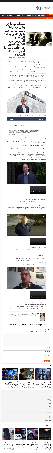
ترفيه (24, 20)
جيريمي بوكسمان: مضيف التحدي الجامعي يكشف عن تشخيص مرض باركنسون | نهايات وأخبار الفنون (37, 324)
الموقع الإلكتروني (47, 355)
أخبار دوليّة (49, 399)
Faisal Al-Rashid (43, 387)
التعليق (48, 333)
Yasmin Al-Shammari (21, 57)
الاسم (48, 347)
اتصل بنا (49, 407)
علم (50, 402)
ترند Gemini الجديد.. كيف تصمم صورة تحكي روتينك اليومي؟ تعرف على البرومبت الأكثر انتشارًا (26, 384)
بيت (50, 396)
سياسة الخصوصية (48, 420)
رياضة (50, 404)
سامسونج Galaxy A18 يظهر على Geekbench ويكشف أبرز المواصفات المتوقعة (20, 15)
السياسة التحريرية (48, 418)
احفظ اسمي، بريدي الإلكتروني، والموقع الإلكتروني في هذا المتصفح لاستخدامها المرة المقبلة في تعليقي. (31, 358)
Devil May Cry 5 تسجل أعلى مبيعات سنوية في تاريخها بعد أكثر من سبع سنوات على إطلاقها (43, 384)
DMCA (50, 417)
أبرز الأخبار (49, 397)
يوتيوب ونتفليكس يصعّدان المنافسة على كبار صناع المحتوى (21, 444)
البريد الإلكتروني (47, 351)
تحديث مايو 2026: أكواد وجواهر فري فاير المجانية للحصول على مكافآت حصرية (11, 384)
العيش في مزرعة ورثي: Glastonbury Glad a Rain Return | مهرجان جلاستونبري (17, 324)
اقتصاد (50, 400)
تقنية (50, 403)
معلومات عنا (49, 414)
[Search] (2, 18)
